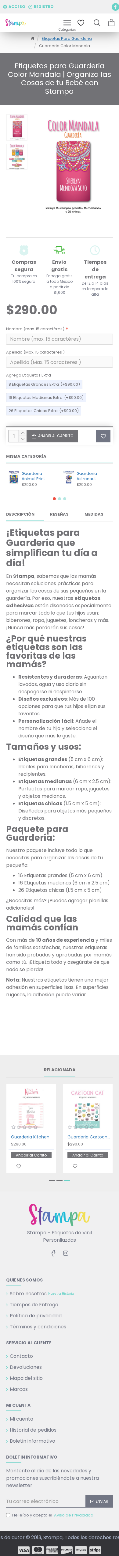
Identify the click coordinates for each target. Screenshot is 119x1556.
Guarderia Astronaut (87, 476)
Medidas (94, 514)
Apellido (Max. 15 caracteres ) (35, 352)
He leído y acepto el (52, 1515)
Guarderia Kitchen (30, 1137)
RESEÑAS (59, 514)
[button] (54, 498)
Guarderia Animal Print (33, 476)
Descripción (20, 514)
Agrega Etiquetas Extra (28, 375)
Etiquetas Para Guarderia (67, 38)
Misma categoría (26, 456)
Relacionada (59, 1070)
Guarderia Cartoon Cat (88, 1137)
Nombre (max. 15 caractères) (35, 329)
